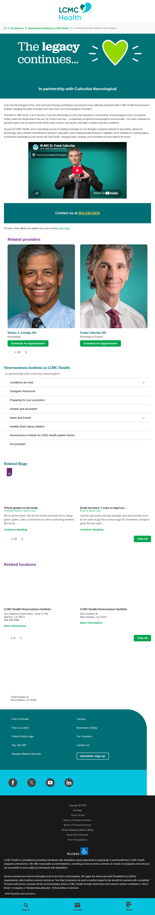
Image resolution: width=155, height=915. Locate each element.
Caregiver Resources (22, 391)
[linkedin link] (68, 782)
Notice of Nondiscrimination (78, 820)
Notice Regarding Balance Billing (77, 830)
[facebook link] (12, 782)
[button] (143, 382)
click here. (64, 228)
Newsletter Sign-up (92, 756)
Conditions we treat (21, 382)
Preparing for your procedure (27, 400)
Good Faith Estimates (77, 835)
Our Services (17, 28)
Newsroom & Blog (87, 728)
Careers (81, 719)
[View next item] (26, 352)
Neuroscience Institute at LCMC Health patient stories (42, 435)
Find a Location (20, 728)
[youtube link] (50, 782)
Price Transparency (77, 840)
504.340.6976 (89, 213)
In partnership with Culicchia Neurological (32, 373)
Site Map (77, 810)
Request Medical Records (26, 754)
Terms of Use (77, 815)
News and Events (20, 417)
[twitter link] (31, 782)
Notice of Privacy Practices (77, 825)
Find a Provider (20, 719)
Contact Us (83, 745)
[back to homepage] (5, 28)
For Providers (84, 736)
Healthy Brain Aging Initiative (27, 426)
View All (142, 538)
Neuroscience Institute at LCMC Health (48, 28)
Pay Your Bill (19, 745)
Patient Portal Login (23, 736)
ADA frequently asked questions (20, 893)
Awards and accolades (23, 408)
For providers (18, 444)
